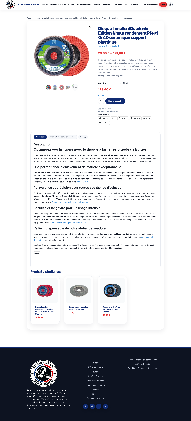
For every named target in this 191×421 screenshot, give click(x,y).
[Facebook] (85, 406)
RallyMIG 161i (82, 182)
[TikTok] (98, 406)
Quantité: (102, 83)
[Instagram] (92, 406)
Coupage (95, 372)
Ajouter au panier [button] (46, 321)
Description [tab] (40, 137)
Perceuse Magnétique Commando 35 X (69, 223)
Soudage (95, 363)
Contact (163, 4)
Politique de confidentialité (147, 360)
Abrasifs (95, 394)
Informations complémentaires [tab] (62, 137)
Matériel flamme (95, 376)
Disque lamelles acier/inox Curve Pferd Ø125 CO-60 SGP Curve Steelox (45, 310)
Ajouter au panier (115, 101)
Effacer (153, 83)
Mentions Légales (142, 364)
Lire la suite (110, 322)
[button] (90, 27)
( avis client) (114, 46)
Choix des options (79, 316)
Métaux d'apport (95, 367)
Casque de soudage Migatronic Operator (70, 202)
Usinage (95, 390)
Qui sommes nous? (151, 4)
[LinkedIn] (105, 406)
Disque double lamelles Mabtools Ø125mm (78, 308)
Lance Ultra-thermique (95, 381)
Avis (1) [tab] (83, 137)
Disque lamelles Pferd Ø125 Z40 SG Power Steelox (111, 309)
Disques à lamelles (112, 111)
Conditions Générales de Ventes (142, 368)
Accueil (45, 4)
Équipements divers (95, 399)
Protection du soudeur (95, 385)
